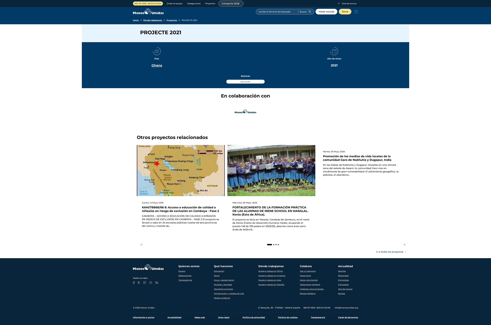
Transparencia (185, 280)
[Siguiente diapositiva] (404, 244)
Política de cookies (288, 317)
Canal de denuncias (348, 317)
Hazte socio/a (326, 11)
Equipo (181, 271)
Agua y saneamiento (224, 280)
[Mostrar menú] (355, 11)
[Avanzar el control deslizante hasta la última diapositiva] (141, 244)
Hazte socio (305, 275)
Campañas (343, 284)
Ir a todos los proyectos (389, 251)
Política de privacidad (254, 317)
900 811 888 (140, 3)
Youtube (150, 282)
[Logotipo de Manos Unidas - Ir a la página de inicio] (148, 13)
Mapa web (200, 317)
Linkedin (156, 282)
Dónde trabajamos (152, 20)
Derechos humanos (223, 289)
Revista (341, 293)
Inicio (136, 20)
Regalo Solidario (308, 293)
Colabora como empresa (312, 289)
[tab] (269, 244)
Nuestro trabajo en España (271, 284)
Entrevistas (343, 280)
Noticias (342, 271)
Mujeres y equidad (223, 284)
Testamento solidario (310, 284)
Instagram (144, 282)
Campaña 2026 (230, 3)
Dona (345, 11)
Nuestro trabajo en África (270, 271)
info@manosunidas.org (346, 307)
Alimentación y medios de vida (229, 293)
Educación (219, 271)
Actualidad (345, 266)
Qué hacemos (223, 266)
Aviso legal (223, 317)
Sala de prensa (345, 289)
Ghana (157, 65)
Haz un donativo (308, 271)
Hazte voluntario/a (309, 280)
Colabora (306, 266)
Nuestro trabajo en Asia (269, 280)
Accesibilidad (174, 317)
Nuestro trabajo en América (271, 275)
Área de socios (349, 3)
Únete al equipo (174, 3)
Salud (216, 275)
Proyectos (210, 3)
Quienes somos (189, 266)
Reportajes (343, 275)
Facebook (134, 282)
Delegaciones (193, 3)
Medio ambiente (222, 298)
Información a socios (143, 317)
